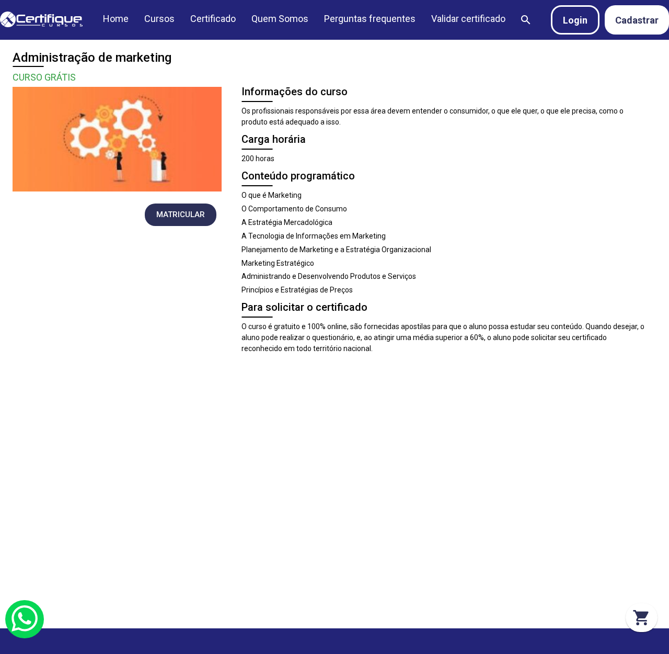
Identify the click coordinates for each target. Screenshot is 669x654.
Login (575, 20)
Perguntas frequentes (370, 18)
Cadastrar (637, 20)
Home (116, 18)
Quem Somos (279, 18)
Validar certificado (468, 18)
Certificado (213, 18)
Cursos (159, 18)
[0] (641, 617)
